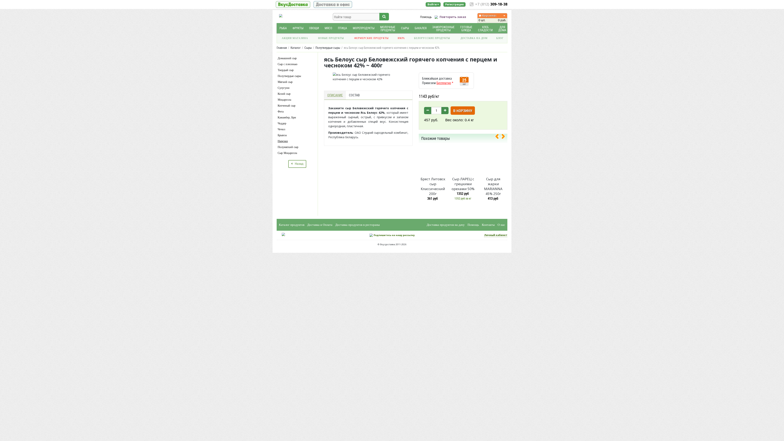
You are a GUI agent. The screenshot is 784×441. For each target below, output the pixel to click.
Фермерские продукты (371, 38)
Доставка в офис (333, 4)
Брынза (282, 135)
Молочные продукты (387, 28)
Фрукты (298, 28)
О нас (501, 224)
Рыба (283, 28)
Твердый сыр (286, 70)
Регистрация (454, 4)
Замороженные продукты (443, 28)
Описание (335, 95)
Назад (297, 164)
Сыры (405, 28)
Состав (354, 95)
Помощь (426, 17)
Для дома (502, 28)
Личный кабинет (495, 235)
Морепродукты (363, 28)
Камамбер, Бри (287, 117)
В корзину (462, 111)
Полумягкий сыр (288, 147)
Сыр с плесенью (287, 64)
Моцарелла (284, 99)
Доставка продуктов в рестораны (357, 224)
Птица (342, 28)
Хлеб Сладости (485, 28)
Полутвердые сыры (289, 76)
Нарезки (283, 141)
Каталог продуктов (291, 224)
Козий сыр (284, 93)
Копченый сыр (286, 105)
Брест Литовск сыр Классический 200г (433, 186)
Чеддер (282, 123)
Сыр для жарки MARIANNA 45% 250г (493, 186)
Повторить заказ (453, 17)
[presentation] (498, 137)
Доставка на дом (474, 38)
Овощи (314, 28)
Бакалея (421, 28)
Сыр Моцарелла (287, 153)
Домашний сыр (287, 58)
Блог (499, 38)
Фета (281, 111)
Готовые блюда (466, 28)
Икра (401, 38)
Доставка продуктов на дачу (446, 224)
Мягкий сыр (285, 82)
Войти (432, 4)
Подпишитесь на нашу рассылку (394, 235)
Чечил (281, 129)
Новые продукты (331, 38)
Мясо (328, 28)
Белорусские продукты (432, 38)
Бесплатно (444, 83)
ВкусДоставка (293, 4)
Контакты (488, 224)
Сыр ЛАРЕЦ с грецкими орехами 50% (463, 184)
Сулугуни (284, 87)
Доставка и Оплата (319, 224)
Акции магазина (295, 38)
